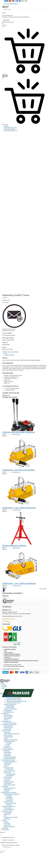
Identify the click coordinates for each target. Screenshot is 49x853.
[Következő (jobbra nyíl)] (1, 852)
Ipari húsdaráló (7, 812)
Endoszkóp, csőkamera (9, 788)
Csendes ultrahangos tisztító (13, 702)
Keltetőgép (9, 797)
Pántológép (7, 750)
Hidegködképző (10, 705)
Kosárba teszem (16, 434)
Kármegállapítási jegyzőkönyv (11, 659)
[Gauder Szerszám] (5, 6)
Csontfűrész (9, 795)
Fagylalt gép (7, 819)
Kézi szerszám (7, 772)
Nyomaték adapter (11, 774)
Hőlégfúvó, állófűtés (9, 781)
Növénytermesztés (8, 801)
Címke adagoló (7, 752)
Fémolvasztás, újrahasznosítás (9, 724)
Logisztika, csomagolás (7, 749)
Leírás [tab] (5, 353)
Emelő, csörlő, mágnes (9, 129)
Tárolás (6, 766)
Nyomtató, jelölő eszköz (10, 758)
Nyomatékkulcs (10, 775)
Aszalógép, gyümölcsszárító (11, 817)
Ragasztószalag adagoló (10, 757)
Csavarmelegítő (8, 763)
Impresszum (7, 657)
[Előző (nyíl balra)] (0, 852)
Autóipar (4, 820)
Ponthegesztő (9, 769)
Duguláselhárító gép (9, 712)
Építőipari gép (5, 713)
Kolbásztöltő (9, 800)
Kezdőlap (6, 126)
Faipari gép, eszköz (6, 721)
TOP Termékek (5, 829)
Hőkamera (6, 791)
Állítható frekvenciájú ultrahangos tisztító (16, 701)
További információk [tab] (9, 355)
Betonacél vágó (7, 718)
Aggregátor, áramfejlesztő (10, 761)
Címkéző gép (7, 753)
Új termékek (5, 828)
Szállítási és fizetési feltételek (11, 662)
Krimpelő (6, 719)
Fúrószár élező (7, 778)
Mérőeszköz (5, 786)
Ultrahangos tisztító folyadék (13, 698)
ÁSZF (5, 651)
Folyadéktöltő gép (8, 736)
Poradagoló (7, 746)
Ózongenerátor (8, 710)
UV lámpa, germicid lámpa (10, 709)
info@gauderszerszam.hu (8, 619)
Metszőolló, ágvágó (11, 803)
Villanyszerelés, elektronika (8, 806)
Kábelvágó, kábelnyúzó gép (10, 740)
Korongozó (9, 743)
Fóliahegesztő (7, 755)
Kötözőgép (9, 805)
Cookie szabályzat (8, 652)
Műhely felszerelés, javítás (10, 127)
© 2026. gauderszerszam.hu (11, 3)
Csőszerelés (7, 764)
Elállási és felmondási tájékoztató (12, 654)
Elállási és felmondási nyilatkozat (12, 655)
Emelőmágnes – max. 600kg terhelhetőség (18, 470)
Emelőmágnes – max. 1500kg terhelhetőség (19, 583)
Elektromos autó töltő (9, 826)
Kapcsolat (4, 686)
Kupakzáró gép (7, 747)
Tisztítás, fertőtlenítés (7, 695)
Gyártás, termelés (6, 730)
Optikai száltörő (8, 808)
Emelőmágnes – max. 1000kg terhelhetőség (19, 508)
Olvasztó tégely (7, 729)
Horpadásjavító (7, 783)
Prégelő (8, 744)
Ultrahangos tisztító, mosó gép (13, 699)
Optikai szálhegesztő (9, 809)
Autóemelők (7, 823)
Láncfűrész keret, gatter (10, 723)
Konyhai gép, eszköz (7, 811)
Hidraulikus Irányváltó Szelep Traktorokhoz (18, 432)
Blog (3, 688)
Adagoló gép (7, 732)
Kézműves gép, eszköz (9, 741)
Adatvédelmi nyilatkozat (10, 649)
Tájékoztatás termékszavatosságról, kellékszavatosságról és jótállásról (21, 660)
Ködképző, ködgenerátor (10, 704)
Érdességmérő (7, 789)
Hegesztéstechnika (8, 767)
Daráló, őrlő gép (8, 735)
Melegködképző (10, 707)
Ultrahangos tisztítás (9, 696)
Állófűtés (6, 822)
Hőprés (6, 738)
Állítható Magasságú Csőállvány (14, 545)
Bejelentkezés (6, 20)
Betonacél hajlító (8, 715)
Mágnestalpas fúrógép (9, 784)
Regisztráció (11, 22)
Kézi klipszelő (9, 798)
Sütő (5, 815)
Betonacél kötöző (8, 716)
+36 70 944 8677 (6, 621)
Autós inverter (7, 825)
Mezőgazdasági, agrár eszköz (9, 792)
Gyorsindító (7, 780)
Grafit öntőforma (8, 726)
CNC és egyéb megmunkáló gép (11, 733)
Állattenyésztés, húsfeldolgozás (11, 794)
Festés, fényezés (8, 777)
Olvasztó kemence (8, 727)
